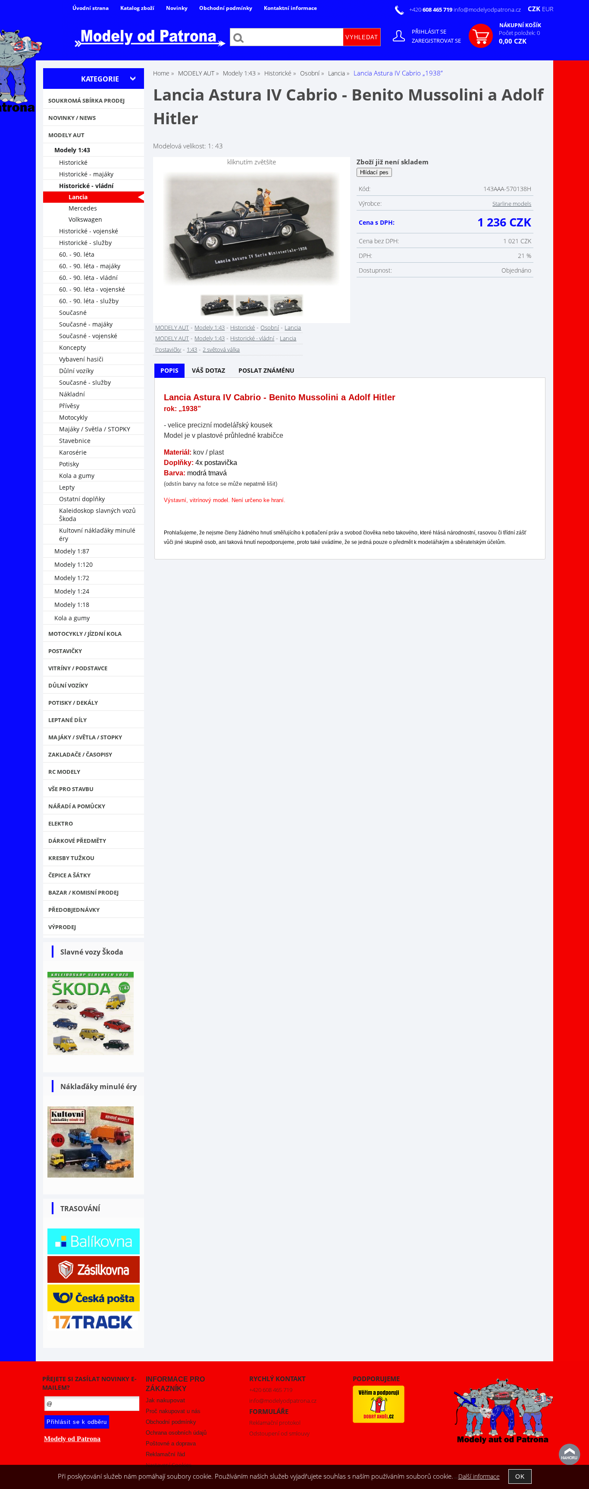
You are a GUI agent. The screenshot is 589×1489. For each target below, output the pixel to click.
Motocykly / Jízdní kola (85, 634)
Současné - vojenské (88, 336)
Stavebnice (75, 441)
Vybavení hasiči (81, 359)
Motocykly (73, 417)
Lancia (293, 327)
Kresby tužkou (71, 858)
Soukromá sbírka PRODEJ (86, 100)
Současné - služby (85, 382)
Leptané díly (67, 720)
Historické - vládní (252, 338)
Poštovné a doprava (171, 1443)
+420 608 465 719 (270, 1390)
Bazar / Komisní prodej (83, 892)
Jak (165, 1400)
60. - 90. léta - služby (89, 301)
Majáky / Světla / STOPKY (94, 429)
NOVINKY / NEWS (72, 118)
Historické (242, 327)
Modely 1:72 (71, 578)
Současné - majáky (86, 324)
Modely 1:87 (71, 551)
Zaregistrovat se (436, 40)
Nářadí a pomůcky (76, 806)
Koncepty (72, 347)
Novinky (177, 8)
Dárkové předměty (77, 841)
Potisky (69, 464)
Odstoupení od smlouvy (279, 1433)
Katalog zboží (137, 8)
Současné (73, 312)
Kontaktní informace (290, 8)
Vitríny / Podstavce (77, 668)
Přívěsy (69, 406)
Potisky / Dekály (73, 703)
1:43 (192, 349)
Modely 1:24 (71, 591)
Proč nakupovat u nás (173, 1411)
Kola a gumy (76, 475)
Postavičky (168, 349)
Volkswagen (85, 219)
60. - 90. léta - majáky (89, 266)
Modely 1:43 (209, 327)
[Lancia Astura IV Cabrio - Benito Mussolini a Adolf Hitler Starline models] (251, 229)
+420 (431, 9)
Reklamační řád (165, 1454)
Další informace (479, 1476)
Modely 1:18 (71, 604)
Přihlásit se (429, 31)
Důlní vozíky (76, 371)
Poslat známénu (266, 370)
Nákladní (72, 394)
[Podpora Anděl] (378, 1421)
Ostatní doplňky (82, 499)
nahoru (569, 1454)
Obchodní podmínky (225, 8)
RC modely (64, 772)
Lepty (67, 487)
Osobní (269, 327)
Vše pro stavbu (71, 789)
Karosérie (73, 452)
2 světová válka (221, 349)
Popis (169, 370)
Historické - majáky (86, 174)
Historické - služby (85, 243)
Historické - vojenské (88, 231)
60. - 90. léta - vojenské (92, 289)
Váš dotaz (208, 370)
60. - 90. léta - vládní (88, 277)
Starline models (511, 203)
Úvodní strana (90, 8)
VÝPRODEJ (62, 927)
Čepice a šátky (69, 875)
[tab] (169, 371)
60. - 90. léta (76, 254)
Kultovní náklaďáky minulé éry (97, 534)
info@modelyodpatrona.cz (487, 9)
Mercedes (83, 208)
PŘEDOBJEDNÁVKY (74, 910)
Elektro (60, 823)
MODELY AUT (172, 327)
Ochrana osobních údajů (176, 1432)
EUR (547, 9)
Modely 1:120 (73, 564)
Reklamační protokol (275, 1422)
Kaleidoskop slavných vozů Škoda (97, 514)
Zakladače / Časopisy (80, 754)
